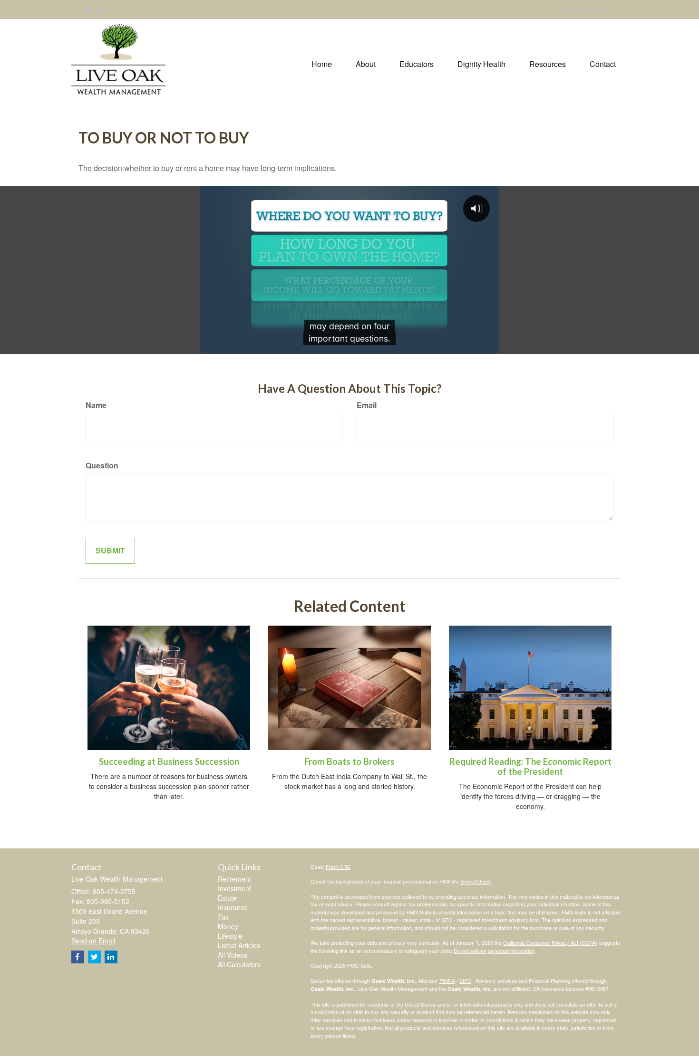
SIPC (465, 980)
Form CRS (338, 866)
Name (96, 405)
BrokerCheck (475, 881)
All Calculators (239, 964)
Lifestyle (230, 936)
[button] (366, 64)
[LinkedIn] (101, 9)
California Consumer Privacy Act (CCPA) (550, 942)
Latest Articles (239, 945)
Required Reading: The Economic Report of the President (530, 766)
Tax (223, 917)
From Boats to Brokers (349, 761)
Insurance (233, 907)
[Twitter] (89, 9)
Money (228, 926)
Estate (227, 898)
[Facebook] (113, 9)
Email (367, 405)
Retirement (234, 879)
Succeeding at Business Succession (169, 761)
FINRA (447, 980)
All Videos (232, 955)
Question (102, 465)
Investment (234, 888)
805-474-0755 (592, 9)
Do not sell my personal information (494, 950)
